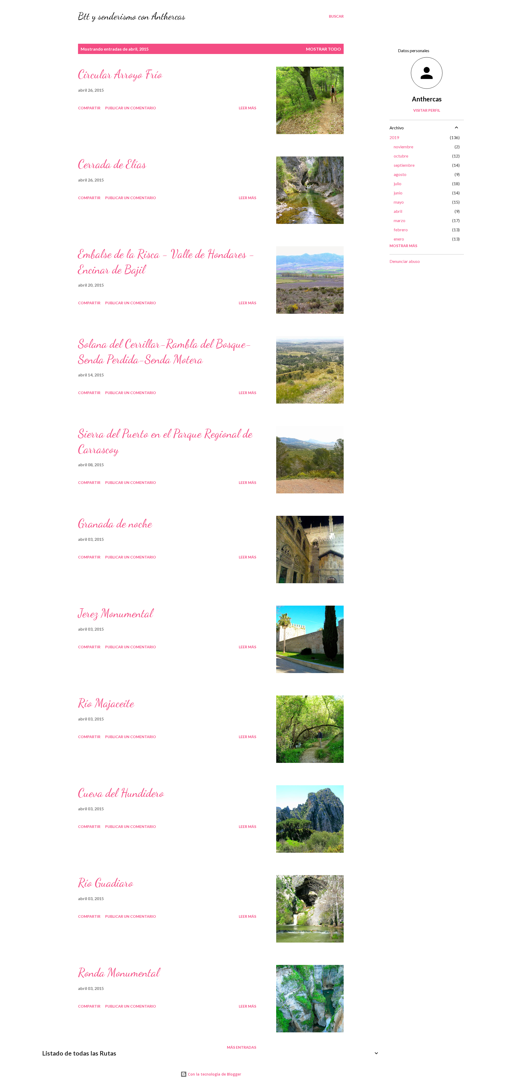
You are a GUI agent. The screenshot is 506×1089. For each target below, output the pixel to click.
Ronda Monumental (118, 972)
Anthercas (427, 99)
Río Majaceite (106, 703)
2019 (394, 137)
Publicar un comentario (130, 108)
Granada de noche (115, 523)
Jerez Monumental (115, 613)
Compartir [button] (89, 108)
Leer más (247, 108)
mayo (399, 201)
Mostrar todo (323, 48)
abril (398, 211)
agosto (400, 174)
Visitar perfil (426, 110)
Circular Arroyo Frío (120, 74)
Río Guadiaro (105, 883)
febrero (401, 229)
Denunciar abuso (405, 261)
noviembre (403, 146)
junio (398, 192)
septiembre (404, 165)
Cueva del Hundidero (121, 793)
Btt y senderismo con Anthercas (131, 16)
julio (397, 183)
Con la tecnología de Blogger (214, 1074)
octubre (401, 155)
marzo (399, 220)
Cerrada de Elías (112, 164)
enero (399, 238)
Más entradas (241, 1047)
